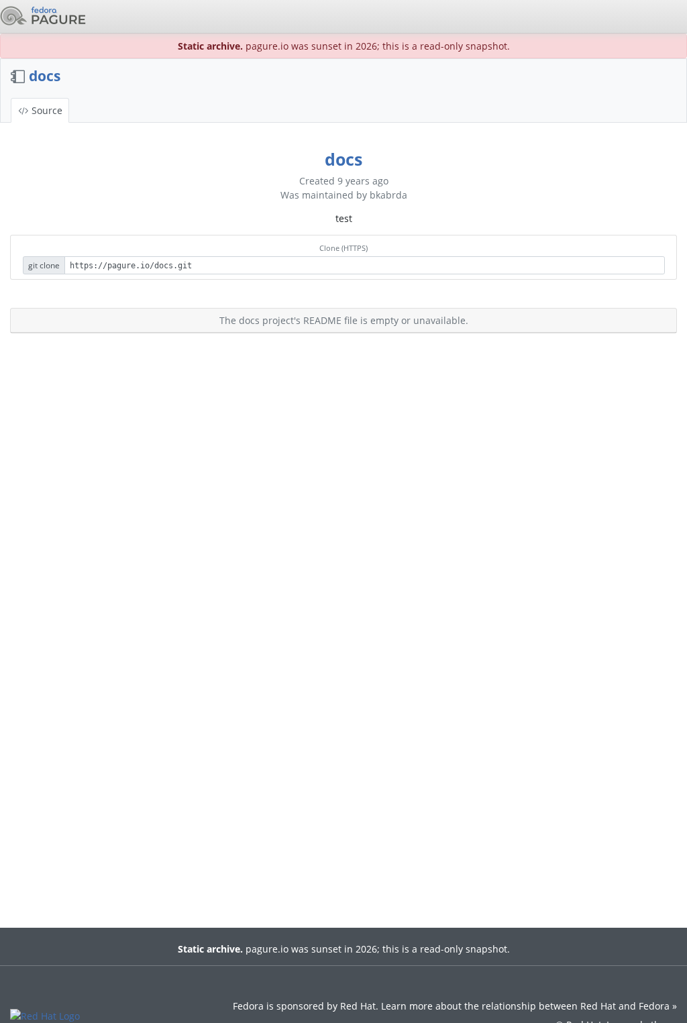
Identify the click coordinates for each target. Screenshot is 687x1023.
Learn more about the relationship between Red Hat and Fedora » (529, 1006)
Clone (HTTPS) (343, 248)
